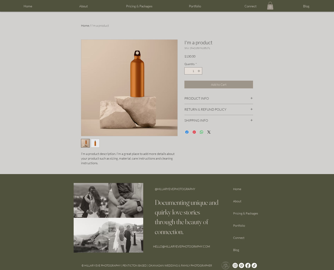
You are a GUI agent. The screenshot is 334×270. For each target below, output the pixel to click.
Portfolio (239, 225)
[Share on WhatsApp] (201, 132)
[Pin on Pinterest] (194, 132)
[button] (139, 6)
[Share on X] (209, 132)
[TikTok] (254, 265)
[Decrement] (187, 71)
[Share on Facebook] (187, 132)
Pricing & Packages (245, 213)
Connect (239, 238)
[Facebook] (247, 265)
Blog (236, 250)
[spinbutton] (193, 71)
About (237, 201)
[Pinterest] (241, 265)
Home (85, 25)
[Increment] (199, 71)
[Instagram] (235, 265)
